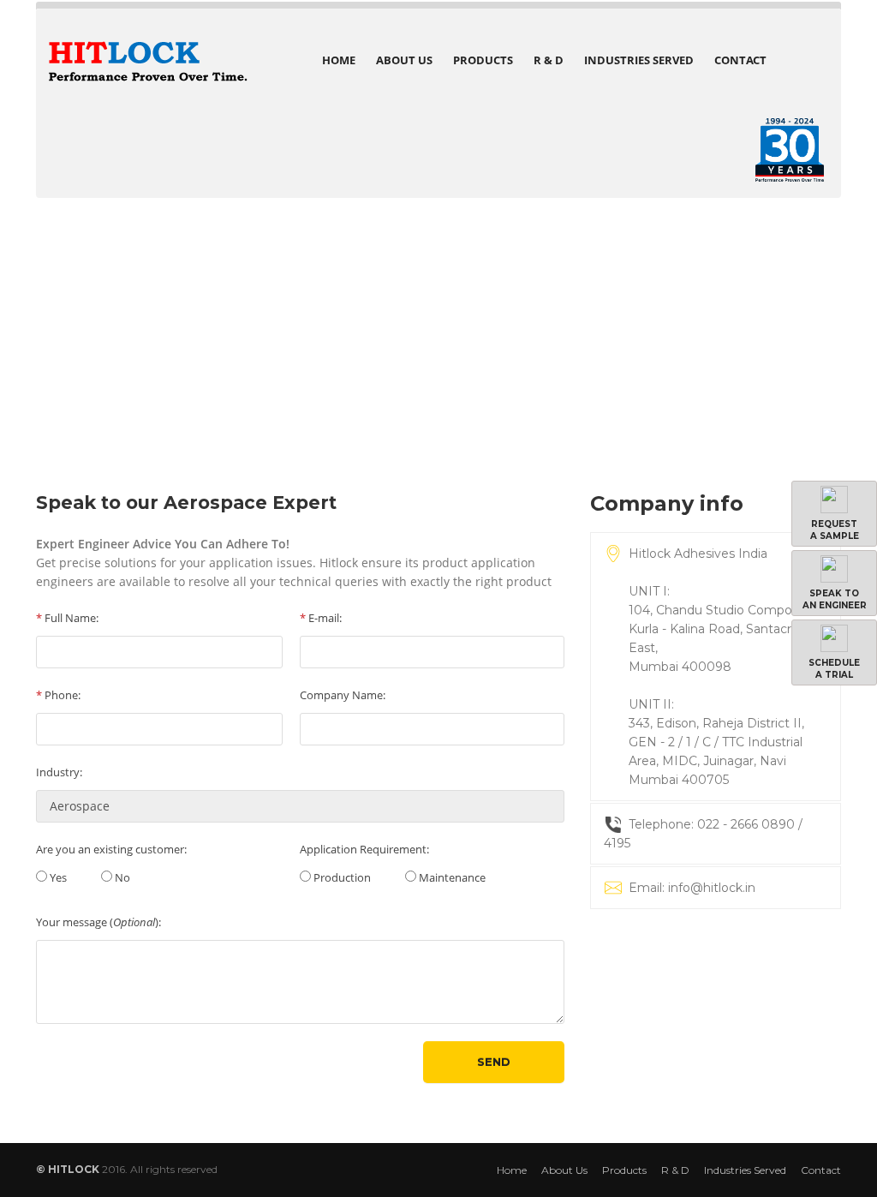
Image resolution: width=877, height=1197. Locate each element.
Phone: (58, 695)
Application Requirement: (364, 849)
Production (341, 877)
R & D (549, 60)
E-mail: (321, 617)
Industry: (59, 772)
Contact (740, 60)
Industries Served (639, 60)
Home (338, 60)
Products (483, 60)
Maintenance (451, 877)
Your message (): (98, 922)
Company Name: (342, 695)
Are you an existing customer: (111, 849)
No (121, 877)
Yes (57, 877)
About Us (564, 1170)
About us (404, 60)
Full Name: (67, 617)
